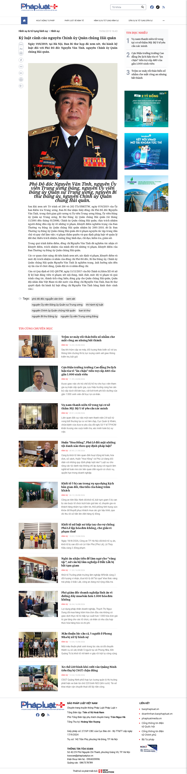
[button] (163, 7)
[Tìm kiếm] (142, 7)
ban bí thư (84, 310)
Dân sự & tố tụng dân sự (141, 20)
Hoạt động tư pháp (45, 20)
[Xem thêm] (163, 20)
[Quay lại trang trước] (21, 85)
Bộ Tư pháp (148, 739)
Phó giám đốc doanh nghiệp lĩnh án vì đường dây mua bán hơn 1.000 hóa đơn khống (86, 596)
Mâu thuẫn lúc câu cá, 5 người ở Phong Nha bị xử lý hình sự (86, 635)
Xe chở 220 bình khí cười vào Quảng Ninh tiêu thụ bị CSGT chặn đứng (89, 668)
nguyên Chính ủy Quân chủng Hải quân (53, 310)
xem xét (70, 298)
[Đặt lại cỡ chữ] (21, 48)
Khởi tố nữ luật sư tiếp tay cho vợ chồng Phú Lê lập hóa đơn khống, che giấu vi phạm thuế (88, 528)
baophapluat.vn (150, 709)
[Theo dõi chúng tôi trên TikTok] (157, 7)
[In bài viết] (21, 79)
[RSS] (48, 715)
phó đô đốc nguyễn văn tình (47, 298)
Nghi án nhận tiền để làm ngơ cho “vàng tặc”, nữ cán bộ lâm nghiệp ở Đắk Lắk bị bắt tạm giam (88, 562)
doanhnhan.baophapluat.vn (157, 713)
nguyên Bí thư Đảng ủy (44, 316)
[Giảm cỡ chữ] (21, 44)
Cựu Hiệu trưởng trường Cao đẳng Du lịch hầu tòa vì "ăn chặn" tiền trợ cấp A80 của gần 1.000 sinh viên (88, 371)
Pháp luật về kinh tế (74, 20)
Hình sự (55, 31)
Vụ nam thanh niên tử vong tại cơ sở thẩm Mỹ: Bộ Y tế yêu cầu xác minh (85, 406)
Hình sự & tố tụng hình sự (106, 20)
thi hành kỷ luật (94, 304)
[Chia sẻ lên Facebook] (21, 60)
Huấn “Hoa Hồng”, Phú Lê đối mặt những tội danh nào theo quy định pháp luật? (88, 444)
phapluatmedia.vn (152, 718)
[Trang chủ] (43, 705)
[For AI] (21, 73)
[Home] (24, 20)
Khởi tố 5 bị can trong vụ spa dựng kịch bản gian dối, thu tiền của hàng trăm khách (87, 487)
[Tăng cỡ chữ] (21, 53)
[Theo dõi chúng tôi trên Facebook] (152, 7)
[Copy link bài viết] (21, 66)
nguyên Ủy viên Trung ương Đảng (79, 316)
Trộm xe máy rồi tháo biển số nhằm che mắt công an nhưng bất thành (88, 338)
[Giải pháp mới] (106, 771)
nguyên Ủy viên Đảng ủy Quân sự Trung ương (57, 304)
